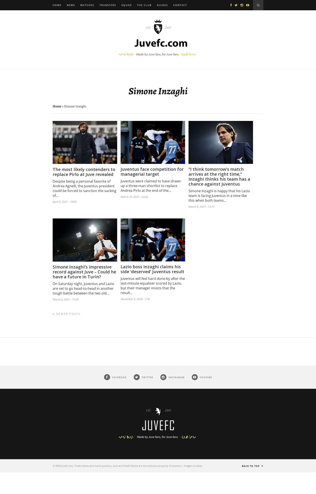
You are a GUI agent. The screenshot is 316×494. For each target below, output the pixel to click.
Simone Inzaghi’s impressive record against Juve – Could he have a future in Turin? (84, 272)
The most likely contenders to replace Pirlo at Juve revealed (84, 171)
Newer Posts (68, 314)
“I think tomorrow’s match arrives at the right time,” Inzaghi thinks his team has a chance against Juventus (219, 176)
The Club (144, 5)
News (71, 5)
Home (57, 5)
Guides (162, 5)
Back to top (251, 466)
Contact (180, 5)
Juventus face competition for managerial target (152, 171)
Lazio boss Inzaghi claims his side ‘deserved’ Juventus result (152, 269)
